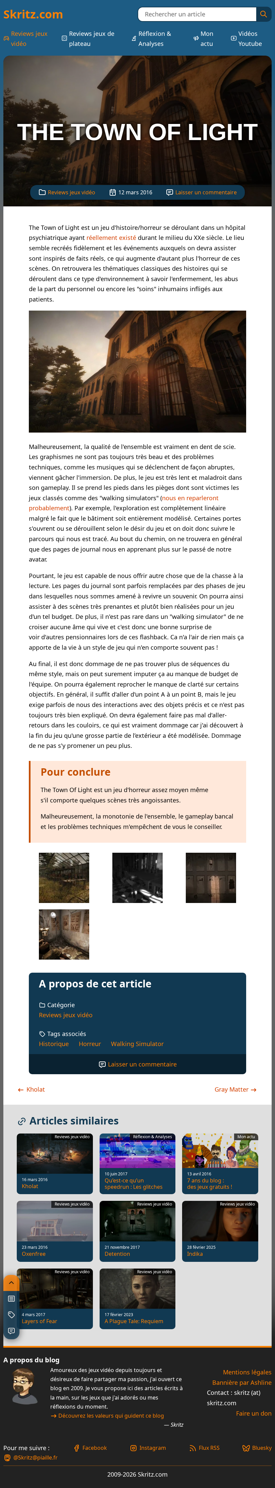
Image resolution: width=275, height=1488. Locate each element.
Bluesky (262, 1447)
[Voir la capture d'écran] (137, 430)
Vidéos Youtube (250, 38)
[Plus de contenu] (11, 1315)
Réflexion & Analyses (155, 38)
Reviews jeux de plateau (91, 38)
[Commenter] (11, 1331)
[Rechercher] (263, 14)
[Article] (11, 1299)
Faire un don (254, 1413)
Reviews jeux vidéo (29, 38)
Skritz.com (33, 14)
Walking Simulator (137, 1044)
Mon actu (207, 38)
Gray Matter (232, 1089)
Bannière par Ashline (242, 1382)
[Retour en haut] (11, 1283)
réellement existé (112, 238)
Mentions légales (247, 1372)
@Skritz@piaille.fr (35, 1457)
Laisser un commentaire (206, 192)
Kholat (35, 1089)
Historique (54, 1044)
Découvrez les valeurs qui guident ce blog (111, 1415)
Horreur (90, 1044)
